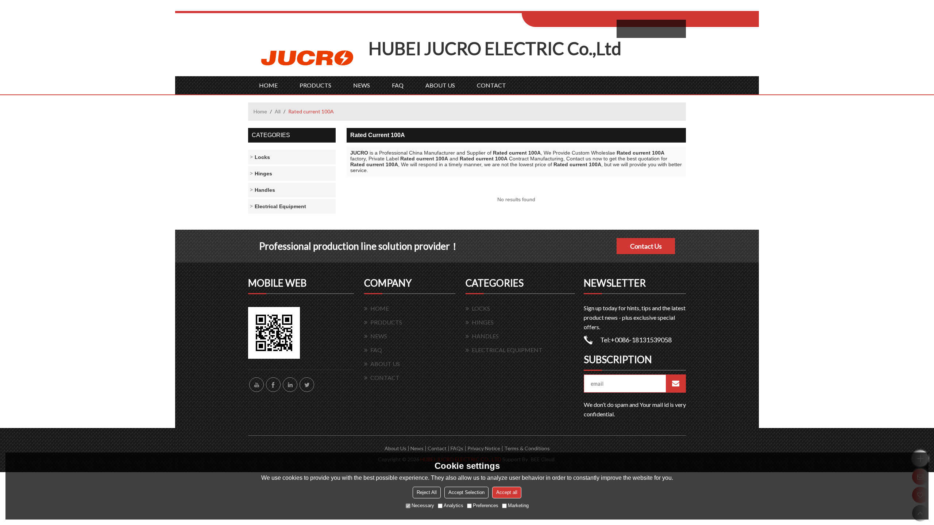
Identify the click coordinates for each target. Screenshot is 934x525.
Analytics (453, 505)
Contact (437, 448)
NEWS (361, 85)
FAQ (398, 85)
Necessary (423, 505)
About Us (395, 448)
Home (260, 111)
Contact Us (646, 246)
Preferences (485, 505)
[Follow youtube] (256, 384)
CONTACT (491, 85)
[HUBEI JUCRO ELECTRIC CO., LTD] (308, 57)
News (417, 448)
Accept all (506, 492)
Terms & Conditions (527, 448)
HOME (268, 85)
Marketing (518, 505)
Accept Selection (466, 492)
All (278, 111)
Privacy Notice (483, 448)
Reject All (427, 492)
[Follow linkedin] (290, 384)
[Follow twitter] (307, 384)
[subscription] (676, 383)
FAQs (457, 448)
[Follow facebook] (273, 384)
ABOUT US (440, 85)
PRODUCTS (315, 85)
